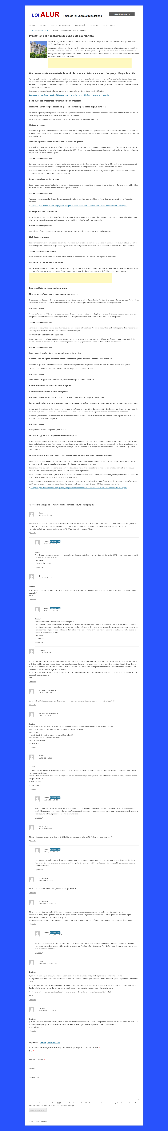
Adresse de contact (37, 1060)
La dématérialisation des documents (63, 95)
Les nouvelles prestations (38, 95)
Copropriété (80, 25)
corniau (41, 756)
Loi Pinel (43, 25)
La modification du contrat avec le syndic (94, 95)
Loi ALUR (32, 25)
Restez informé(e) (109, 25)
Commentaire (34, 1077)
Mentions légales (41, 1121)
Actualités (94, 25)
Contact (31, 1121)
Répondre (32, 533)
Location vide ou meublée (60, 25)
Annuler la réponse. (53, 1043)
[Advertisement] (90, 63)
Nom (31, 1051)
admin (43, 1042)
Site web (32, 1069)
